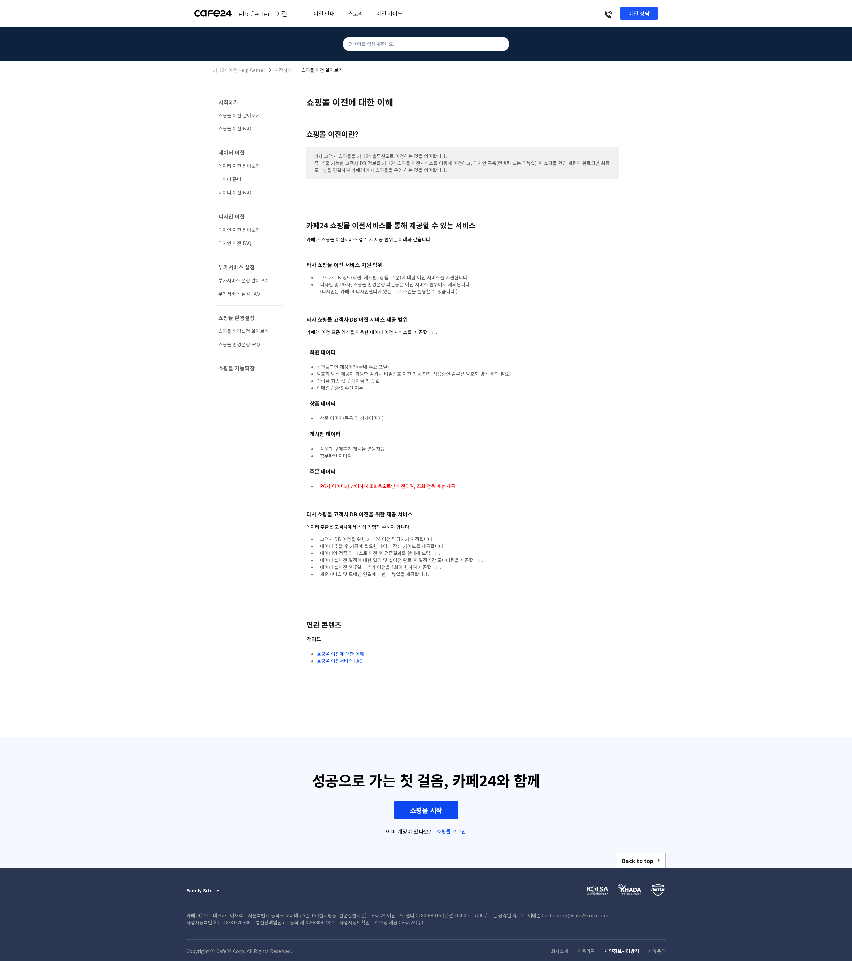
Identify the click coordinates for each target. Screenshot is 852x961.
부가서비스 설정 (236, 267)
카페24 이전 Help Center (239, 70)
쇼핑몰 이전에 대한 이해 (340, 653)
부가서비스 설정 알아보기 (243, 280)
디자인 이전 (231, 216)
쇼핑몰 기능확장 (236, 368)
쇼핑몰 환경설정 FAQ (239, 344)
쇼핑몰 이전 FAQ (234, 128)
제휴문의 (657, 951)
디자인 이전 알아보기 (239, 229)
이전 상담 (639, 13)
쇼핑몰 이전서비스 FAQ (340, 660)
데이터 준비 (229, 179)
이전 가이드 (389, 13)
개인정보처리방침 (621, 951)
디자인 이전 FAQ (234, 243)
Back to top (637, 861)
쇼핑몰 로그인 (451, 831)
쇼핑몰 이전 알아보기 (322, 70)
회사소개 (559, 951)
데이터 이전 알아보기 (239, 165)
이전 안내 (324, 13)
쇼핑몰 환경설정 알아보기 (243, 331)
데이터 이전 (231, 152)
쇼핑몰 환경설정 (236, 318)
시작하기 (283, 70)
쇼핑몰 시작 (426, 810)
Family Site (199, 890)
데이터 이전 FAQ (234, 192)
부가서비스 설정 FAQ (239, 293)
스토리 (355, 13)
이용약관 (586, 951)
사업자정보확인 (354, 922)
